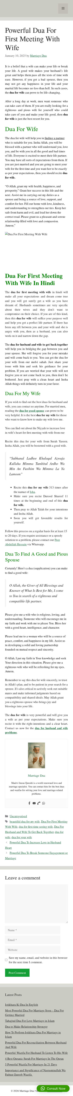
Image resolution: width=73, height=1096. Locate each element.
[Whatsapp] (43, 803)
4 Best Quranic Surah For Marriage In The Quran (34, 1059)
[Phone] (38, 803)
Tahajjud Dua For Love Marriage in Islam (29, 1021)
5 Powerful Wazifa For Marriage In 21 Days (31, 1064)
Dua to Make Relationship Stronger (26, 1026)
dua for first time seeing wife (36, 827)
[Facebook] (29, 803)
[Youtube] (34, 803)
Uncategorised (18, 816)
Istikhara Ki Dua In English (21, 1005)
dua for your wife (22, 837)
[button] (53, 1088)
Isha (32, 492)
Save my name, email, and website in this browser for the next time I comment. (38, 960)
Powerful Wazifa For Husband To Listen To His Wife (36, 1053)
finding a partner (55, 138)
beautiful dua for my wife (25, 821)
